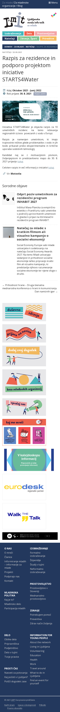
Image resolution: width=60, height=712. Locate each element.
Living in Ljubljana (40, 646)
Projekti (8, 572)
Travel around (38, 668)
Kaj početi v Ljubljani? (16, 677)
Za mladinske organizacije (15, 4)
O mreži (8, 552)
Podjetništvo (11, 648)
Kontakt (8, 580)
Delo (29, 33)
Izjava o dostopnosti (27, 705)
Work (33, 664)
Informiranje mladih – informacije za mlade (15, 564)
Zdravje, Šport (28, 38)
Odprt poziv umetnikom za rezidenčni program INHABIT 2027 (37, 198)
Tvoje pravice (11, 656)
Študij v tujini (37, 564)
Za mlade (19, 46)
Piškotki (42, 705)
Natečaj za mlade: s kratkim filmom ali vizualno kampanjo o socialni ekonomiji (32, 233)
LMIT (13, 700)
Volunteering (37, 651)
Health (33, 659)
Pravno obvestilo (14, 708)
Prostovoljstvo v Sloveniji (39, 589)
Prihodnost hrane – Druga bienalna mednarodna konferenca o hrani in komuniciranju (29, 287)
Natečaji (10, 38)
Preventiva (36, 619)
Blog (20, 5)
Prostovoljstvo (45, 33)
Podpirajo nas (12, 576)
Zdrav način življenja (41, 623)
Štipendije (35, 560)
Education (35, 655)
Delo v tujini (10, 652)
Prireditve (48, 38)
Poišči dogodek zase (15, 681)
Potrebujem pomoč (40, 614)
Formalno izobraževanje (37, 554)
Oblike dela (10, 639)
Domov (8, 46)
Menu (54, 2)
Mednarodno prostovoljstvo (38, 597)
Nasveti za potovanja (15, 672)
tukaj (20, 161)
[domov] (31, 26)
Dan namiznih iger (45, 291)
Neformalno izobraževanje (37, 570)
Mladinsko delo (12, 604)
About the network (40, 642)
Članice (8, 557)
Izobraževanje (13, 33)
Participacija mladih (14, 608)
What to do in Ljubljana (37, 674)
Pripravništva (11, 643)
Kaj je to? (9, 599)
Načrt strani (9, 705)
